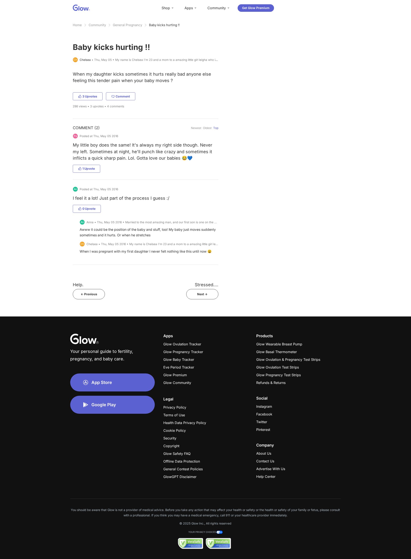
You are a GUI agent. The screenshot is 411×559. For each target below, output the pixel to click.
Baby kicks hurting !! (164, 25)
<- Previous (89, 294)
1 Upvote (88, 168)
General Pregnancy (127, 25)
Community (97, 25)
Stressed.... (206, 284)
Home (77, 25)
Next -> (202, 294)
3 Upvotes (89, 96)
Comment (123, 96)
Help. (78, 284)
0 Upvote (88, 208)
